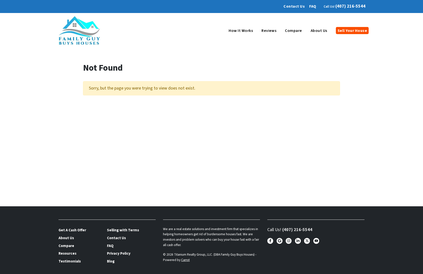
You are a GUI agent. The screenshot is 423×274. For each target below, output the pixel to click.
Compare (293, 30)
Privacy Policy (118, 253)
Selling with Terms (123, 230)
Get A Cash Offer (72, 230)
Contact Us (294, 6)
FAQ (312, 6)
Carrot (185, 260)
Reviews (268, 30)
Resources (67, 253)
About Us (319, 30)
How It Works (241, 30)
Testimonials (70, 261)
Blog (111, 261)
